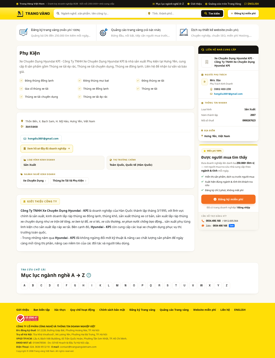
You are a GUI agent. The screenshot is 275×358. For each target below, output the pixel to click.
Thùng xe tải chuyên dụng (41, 96)
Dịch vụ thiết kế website (214, 30)
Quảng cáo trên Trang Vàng (224, 3)
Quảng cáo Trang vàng (174, 309)
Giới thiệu (196, 3)
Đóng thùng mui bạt (96, 80)
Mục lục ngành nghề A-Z (170, 3)
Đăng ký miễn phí (245, 13)
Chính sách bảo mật (112, 309)
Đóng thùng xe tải (153, 80)
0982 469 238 (222, 89)
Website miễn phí (204, 309)
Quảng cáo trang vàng (136, 30)
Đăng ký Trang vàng (142, 309)
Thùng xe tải (149, 88)
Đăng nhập (243, 207)
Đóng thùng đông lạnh (39, 80)
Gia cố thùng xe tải (36, 88)
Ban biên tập (41, 309)
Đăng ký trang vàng (55, 30)
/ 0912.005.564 (222, 220)
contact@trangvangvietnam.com (78, 346)
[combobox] (103, 13)
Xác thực (60, 309)
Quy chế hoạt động (82, 309)
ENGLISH (253, 3)
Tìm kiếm (214, 13)
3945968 (31, 126)
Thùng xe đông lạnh (96, 88)
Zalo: (220, 225)
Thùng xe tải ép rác (95, 96)
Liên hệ (225, 309)
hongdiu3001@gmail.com (228, 93)
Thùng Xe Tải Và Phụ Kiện (68, 180)
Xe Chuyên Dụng (33, 180)
